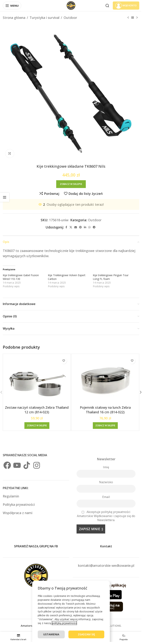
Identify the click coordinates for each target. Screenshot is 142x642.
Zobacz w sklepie (71, 184)
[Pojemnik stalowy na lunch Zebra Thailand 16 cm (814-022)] (105, 380)
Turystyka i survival (44, 17)
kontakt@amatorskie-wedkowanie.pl (106, 565)
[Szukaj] (107, 5)
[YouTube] (17, 465)
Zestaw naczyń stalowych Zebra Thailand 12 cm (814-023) (37, 409)
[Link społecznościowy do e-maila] (75, 227)
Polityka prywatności (19, 504)
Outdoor (70, 17)
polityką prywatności (64, 623)
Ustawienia (51, 634)
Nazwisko (106, 482)
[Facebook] (7, 465)
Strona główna (14, 17)
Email (106, 497)
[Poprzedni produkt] (128, 17)
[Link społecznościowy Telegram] (94, 227)
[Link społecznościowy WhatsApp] (89, 227)
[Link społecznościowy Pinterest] (80, 227)
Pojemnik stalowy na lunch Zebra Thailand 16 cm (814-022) (105, 409)
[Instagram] (36, 465)
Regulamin (11, 496)
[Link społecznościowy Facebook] (66, 227)
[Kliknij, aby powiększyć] (10, 153)
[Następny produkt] (137, 17)
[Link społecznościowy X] (70, 227)
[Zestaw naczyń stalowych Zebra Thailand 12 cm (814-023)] (37, 380)
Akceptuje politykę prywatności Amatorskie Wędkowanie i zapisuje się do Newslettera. (106, 516)
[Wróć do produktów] (132, 17)
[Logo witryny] (71, 5)
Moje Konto (130, 5)
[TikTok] (26, 465)
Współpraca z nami (17, 513)
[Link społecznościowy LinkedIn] (85, 227)
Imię (106, 467)
